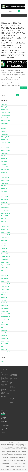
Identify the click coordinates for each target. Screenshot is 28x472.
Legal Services (23, 451)
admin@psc (6, 83)
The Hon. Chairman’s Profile (20, 444)
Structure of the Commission (13, 447)
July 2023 (3, 186)
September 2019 (5, 289)
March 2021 (4, 251)
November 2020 (5, 259)
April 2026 (4, 104)
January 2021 (4, 254)
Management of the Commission (10, 445)
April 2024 (4, 164)
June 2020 (4, 273)
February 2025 (5, 137)
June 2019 (4, 297)
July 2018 (3, 327)
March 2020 (4, 275)
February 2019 (5, 308)
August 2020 (4, 267)
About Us (8, 442)
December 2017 (5, 341)
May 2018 (4, 333)
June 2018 (4, 330)
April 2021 (4, 248)
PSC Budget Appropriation (10, 469)
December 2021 (5, 232)
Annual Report (10, 459)
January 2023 (4, 202)
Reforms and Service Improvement (15, 454)
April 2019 (4, 303)
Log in (2, 361)
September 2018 (5, 322)
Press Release (6, 85)
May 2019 (4, 300)
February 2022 (5, 226)
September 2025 (5, 120)
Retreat (15, 459)
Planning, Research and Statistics (8, 451)
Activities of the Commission (15, 466)
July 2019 (3, 294)
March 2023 (4, 196)
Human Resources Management (8, 448)
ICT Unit (18, 451)
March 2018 (4, 338)
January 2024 (4, 172)
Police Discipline (11, 450)
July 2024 (3, 156)
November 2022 (5, 207)
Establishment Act (15, 442)
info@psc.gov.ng (13, 383)
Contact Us (18, 469)
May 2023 (4, 191)
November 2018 (5, 316)
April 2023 (4, 194)
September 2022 (5, 213)
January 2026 (4, 109)
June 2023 (4, 188)
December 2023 (5, 175)
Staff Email (24, 469)
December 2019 (5, 281)
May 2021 (4, 245)
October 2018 (5, 319)
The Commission (10, 444)
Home (4, 442)
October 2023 (5, 177)
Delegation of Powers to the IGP (10, 462)
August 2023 (4, 183)
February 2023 (5, 199)
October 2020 (5, 262)
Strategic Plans (6, 460)
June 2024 (4, 158)
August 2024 (4, 153)
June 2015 (4, 349)
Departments (23, 447)
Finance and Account (20, 450)
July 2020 (3, 270)
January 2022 (4, 229)
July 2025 (3, 126)
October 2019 (5, 286)
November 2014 (5, 352)
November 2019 (5, 284)
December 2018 (5, 313)
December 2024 (5, 142)
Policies (3, 432)
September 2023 (5, 180)
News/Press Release (13, 457)
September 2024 (5, 150)
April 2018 (4, 335)
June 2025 (4, 128)
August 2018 (4, 324)
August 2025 (4, 123)
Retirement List (10, 467)
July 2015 (3, 346)
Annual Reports (5, 425)
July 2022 (3, 218)
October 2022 (5, 210)
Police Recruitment (19, 448)
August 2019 (4, 292)
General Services (14, 453)
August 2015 (4, 343)
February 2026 (5, 107)
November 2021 (5, 235)
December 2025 (5, 112)
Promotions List (18, 467)
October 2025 (5, 117)
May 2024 (4, 161)
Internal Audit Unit (15, 456)
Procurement (7, 456)
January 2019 (4, 311)
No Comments (16, 85)
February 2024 (5, 169)
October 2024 (5, 147)
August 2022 (4, 215)
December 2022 (5, 205)
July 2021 (3, 243)
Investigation (7, 453)
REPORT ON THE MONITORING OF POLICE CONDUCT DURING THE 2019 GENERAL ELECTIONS (15, 465)
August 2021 (4, 240)
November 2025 (5, 115)
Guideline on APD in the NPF (19, 460)
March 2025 (4, 134)
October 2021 (5, 237)
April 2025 (4, 131)
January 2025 (4, 139)
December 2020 (5, 256)
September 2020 (5, 264)
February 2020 (5, 278)
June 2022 (4, 221)
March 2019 (4, 305)
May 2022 (4, 224)
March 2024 (4, 166)
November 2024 (5, 145)
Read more (23, 87)
